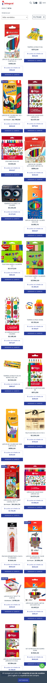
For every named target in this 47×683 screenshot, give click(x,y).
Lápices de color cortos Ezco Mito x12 (35, 604)
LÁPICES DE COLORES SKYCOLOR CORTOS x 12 (35, 165)
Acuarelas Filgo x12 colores (12, 333)
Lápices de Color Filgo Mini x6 (35, 389)
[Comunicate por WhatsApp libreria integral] (42, 665)
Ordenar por (6, 13)
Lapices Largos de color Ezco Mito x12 (35, 557)
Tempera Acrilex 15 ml (35, 47)
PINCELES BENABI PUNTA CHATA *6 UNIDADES (12, 557)
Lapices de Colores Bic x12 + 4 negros (12, 116)
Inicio (4, 8)
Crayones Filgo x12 (12, 161)
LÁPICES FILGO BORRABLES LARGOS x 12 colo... (12, 660)
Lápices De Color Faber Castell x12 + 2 (12, 501)
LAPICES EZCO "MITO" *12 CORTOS (12, 597)
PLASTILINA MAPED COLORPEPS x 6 (12, 265)
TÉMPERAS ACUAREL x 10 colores (12, 204)
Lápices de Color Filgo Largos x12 (35, 116)
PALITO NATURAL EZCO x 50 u (35, 433)
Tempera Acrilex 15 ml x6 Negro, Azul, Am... (12, 376)
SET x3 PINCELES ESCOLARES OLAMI (35, 649)
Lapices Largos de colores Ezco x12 (35, 221)
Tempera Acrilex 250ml (35, 320)
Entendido (23, 680)
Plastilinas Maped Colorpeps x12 (35, 277)
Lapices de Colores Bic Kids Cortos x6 (12, 445)
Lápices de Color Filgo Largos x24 (35, 493)
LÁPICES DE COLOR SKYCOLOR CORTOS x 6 (12, 60)
